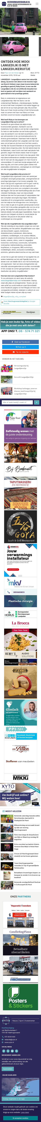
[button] (1, 46)
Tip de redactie (22, 352)
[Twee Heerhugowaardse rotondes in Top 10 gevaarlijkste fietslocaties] (7, 866)
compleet (22, 296)
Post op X (22, 347)
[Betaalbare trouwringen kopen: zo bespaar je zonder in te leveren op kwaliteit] (7, 875)
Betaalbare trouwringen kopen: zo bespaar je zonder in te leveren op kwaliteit (27, 875)
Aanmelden (7, 1069)
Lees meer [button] (25, 1112)
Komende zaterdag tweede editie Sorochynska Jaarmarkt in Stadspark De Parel (27, 818)
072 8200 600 (10, 1037)
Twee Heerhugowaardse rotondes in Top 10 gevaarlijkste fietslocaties (26, 865)
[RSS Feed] (17, 1051)
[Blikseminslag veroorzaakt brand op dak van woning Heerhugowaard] (7, 828)
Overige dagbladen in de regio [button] (14, 1099)
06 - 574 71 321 (29, 331)
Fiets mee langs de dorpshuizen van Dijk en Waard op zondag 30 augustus (26, 837)
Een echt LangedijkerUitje (23, 377)
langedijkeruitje (8, 296)
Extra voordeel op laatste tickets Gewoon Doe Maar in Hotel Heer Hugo (26, 846)
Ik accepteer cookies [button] (20, 1118)
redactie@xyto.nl (11, 1039)
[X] (8, 1051)
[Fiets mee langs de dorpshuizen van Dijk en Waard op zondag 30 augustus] (7, 838)
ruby (16, 296)
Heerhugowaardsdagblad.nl (18, 2)
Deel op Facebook (22, 342)
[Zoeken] (36, 402)
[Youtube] (12, 1051)
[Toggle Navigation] (37, 3)
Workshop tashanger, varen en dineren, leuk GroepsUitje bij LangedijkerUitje (25, 391)
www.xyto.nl (9, 1042)
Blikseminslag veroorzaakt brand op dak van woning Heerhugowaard (26, 827)
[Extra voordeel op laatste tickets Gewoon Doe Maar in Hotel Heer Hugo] (7, 847)
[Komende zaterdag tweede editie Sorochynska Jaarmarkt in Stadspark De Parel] (7, 819)
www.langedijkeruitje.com (11, 280)
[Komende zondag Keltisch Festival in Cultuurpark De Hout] (7, 885)
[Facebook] (4, 1051)
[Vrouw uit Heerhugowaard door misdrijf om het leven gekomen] (7, 857)
